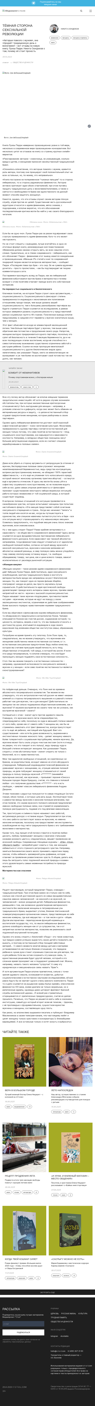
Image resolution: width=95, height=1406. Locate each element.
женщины (65, 38)
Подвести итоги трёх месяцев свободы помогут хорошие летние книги (22, 1181)
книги (53, 42)
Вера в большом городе (20, 1090)
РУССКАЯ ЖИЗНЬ (68, 1313)
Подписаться (23, 1332)
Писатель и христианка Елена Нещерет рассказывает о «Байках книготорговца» (69, 1184)
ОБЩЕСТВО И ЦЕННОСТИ (23, 62)
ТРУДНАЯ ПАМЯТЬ (59, 1317)
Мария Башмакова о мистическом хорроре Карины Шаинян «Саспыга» (70, 1264)
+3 (29, 1107)
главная (5, 62)
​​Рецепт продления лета (20, 1176)
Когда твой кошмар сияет (21, 1259)
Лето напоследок (62, 1090)
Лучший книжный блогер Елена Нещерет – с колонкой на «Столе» (24, 1095)
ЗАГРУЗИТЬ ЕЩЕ (47, 1292)
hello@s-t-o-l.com (58, 1351)
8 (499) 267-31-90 (75, 1351)
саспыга (66, 1275)
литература (57, 1112)
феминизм (54, 38)
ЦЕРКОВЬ (55, 1313)
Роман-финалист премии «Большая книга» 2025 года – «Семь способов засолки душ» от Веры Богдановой (23, 1265)
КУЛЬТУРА (82, 1313)
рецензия (22, 1278)
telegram (54, 1336)
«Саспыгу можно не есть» (67, 1259)
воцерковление (19, 1107)
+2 (70, 1195)
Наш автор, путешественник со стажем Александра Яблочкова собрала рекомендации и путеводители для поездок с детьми (70, 1098)
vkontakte (64, 1336)
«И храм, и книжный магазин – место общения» (70, 1177)
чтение (16, 1192)
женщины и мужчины (80, 38)
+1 (36, 387)
